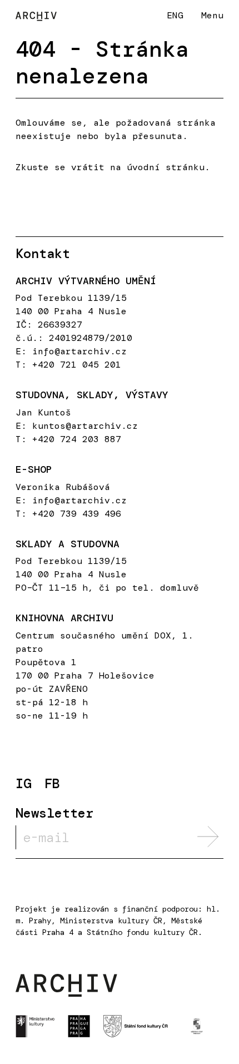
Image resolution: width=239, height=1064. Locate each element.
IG (23, 784)
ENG (175, 15)
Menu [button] (212, 15)
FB (52, 784)
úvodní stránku (166, 167)
